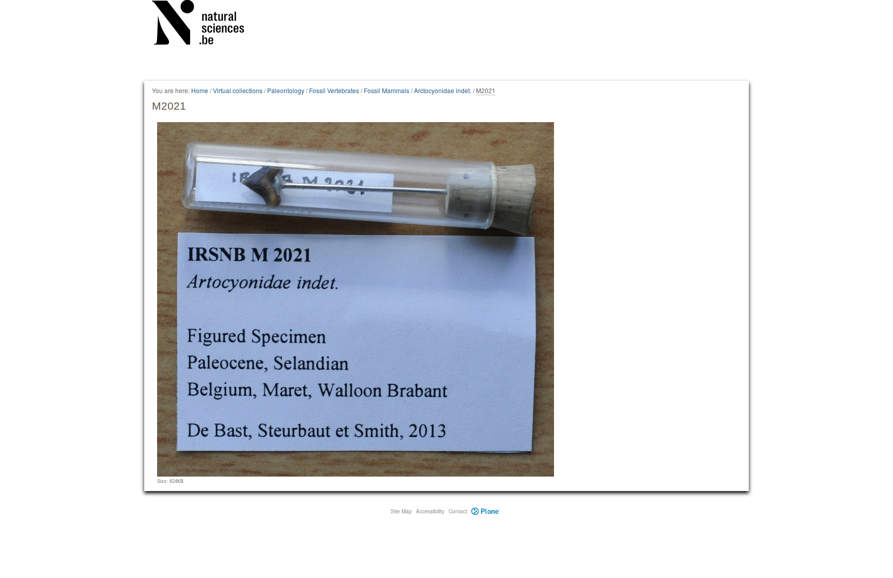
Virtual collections (238, 90)
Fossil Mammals (386, 90)
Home (199, 90)
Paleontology (285, 90)
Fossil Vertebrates (334, 90)
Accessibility (430, 511)
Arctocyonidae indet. (442, 90)
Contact (458, 511)
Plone (485, 511)
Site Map (401, 511)
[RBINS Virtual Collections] (204, 24)
